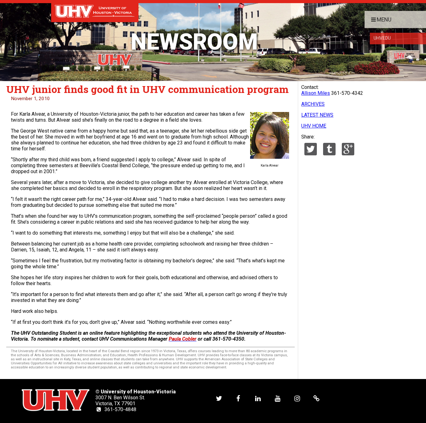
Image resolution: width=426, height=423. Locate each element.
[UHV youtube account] (278, 398)
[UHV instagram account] (297, 398)
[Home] (94, 11)
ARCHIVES (313, 104)
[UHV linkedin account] (258, 398)
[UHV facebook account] (238, 398)
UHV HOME (313, 126)
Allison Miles (315, 93)
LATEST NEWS (317, 115)
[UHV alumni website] (317, 398)
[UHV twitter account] (219, 398)
